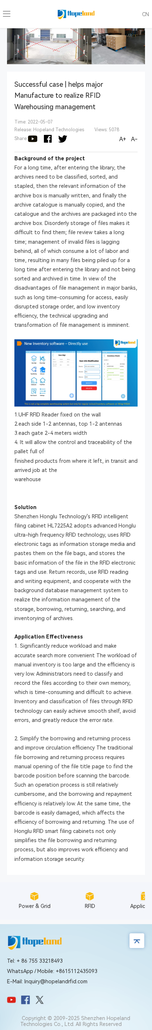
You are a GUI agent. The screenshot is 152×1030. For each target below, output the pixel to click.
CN (145, 14)
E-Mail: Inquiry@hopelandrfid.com (47, 981)
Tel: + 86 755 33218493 (35, 961)
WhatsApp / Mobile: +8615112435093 (52, 971)
